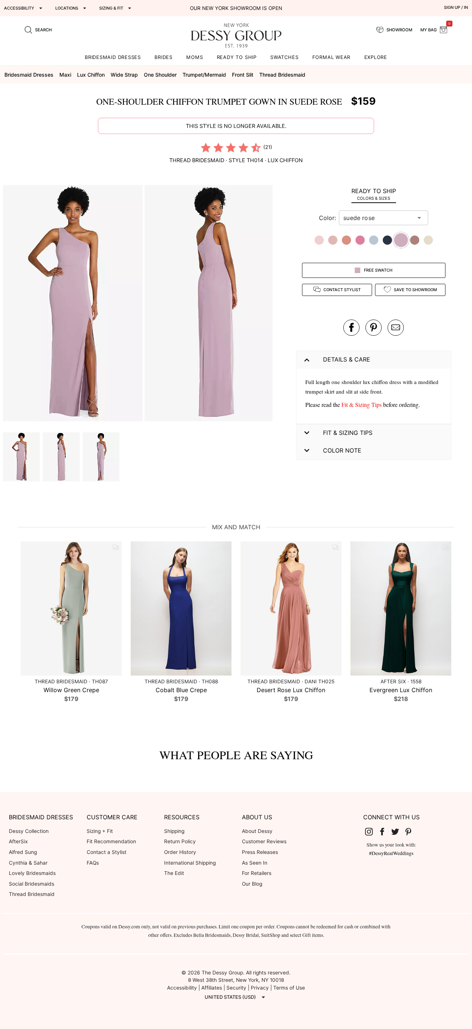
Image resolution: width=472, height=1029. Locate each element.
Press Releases (260, 852)
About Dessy (257, 831)
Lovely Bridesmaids (32, 873)
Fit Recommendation (111, 841)
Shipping (174, 831)
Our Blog (252, 884)
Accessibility (182, 988)
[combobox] (378, 217)
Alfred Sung (23, 852)
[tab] (373, 194)
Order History (180, 852)
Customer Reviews (264, 841)
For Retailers (256, 873)
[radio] (206, 147)
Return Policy (180, 841)
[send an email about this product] (396, 328)
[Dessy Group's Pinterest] (411, 831)
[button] (74, 304)
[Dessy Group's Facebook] (385, 831)
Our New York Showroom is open (236, 8)
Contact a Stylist (106, 852)
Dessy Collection (29, 831)
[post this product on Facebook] (351, 328)
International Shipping (190, 863)
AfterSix (18, 841)
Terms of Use (289, 988)
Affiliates (211, 988)
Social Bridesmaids (31, 884)
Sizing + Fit (100, 831)
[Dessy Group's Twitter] (398, 831)
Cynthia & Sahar (28, 863)
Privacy (260, 988)
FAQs (93, 863)
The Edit (174, 873)
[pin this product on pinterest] (373, 328)
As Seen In (254, 863)
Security (236, 988)
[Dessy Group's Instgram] (371, 831)
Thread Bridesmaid (32, 894)
